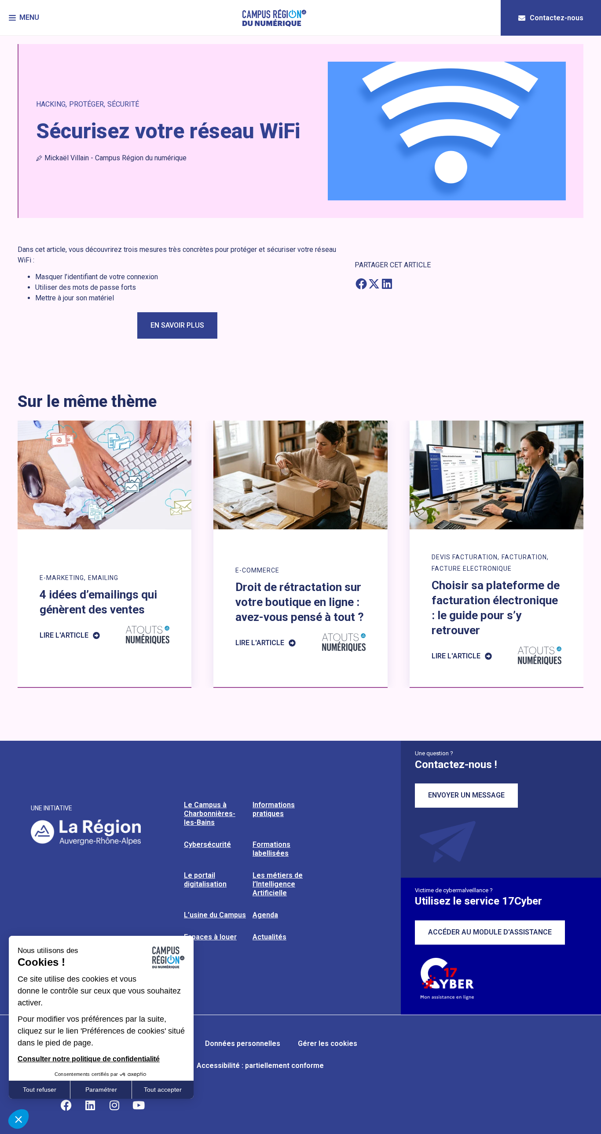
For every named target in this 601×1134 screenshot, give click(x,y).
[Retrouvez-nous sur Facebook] (66, 1105)
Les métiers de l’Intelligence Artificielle (278, 884)
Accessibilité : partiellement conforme (260, 1065)
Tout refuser (39, 1089)
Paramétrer (101, 1089)
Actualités (269, 937)
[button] (24, 17)
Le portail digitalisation (205, 879)
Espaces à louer (210, 937)
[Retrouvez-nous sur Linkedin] (90, 1105)
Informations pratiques (274, 809)
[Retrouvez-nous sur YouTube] (139, 1105)
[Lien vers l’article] (104, 554)
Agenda (265, 915)
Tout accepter (163, 1089)
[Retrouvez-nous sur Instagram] (114, 1105)
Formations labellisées (271, 848)
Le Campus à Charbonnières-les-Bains (209, 814)
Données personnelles (242, 1043)
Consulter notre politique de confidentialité (89, 1059)
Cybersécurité (207, 844)
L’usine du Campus (215, 915)
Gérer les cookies (327, 1043)
